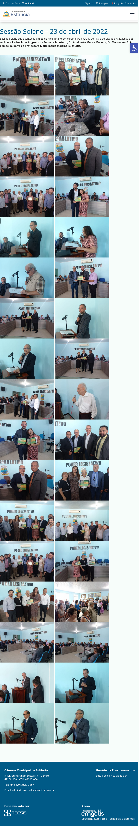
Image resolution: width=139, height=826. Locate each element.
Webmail (29, 3)
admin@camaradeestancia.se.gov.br (33, 790)
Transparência (13, 3)
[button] (134, 48)
